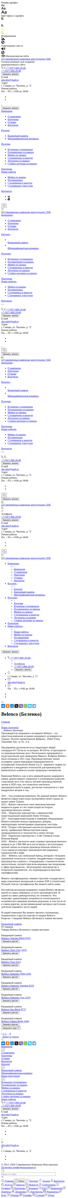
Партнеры (13, 119)
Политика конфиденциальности (18, 1167)
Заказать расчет (10, 941)
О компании (14, 116)
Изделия (5, 144)
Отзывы (12, 122)
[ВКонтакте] (9, 196)
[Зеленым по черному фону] (2, 33)
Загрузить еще (10, 1028)
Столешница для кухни (20, 185)
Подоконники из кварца (21, 152)
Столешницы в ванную (20, 158)
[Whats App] (9, 199)
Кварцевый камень (18, 135)
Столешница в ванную (20, 183)
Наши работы (8, 172)
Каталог (5, 130)
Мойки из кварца (17, 155)
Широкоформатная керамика (23, 138)
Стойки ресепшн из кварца (22, 163)
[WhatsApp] (25, 706)
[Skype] (30, 706)
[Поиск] (4, 206)
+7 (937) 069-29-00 (16, 68)
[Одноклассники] (7, 706)
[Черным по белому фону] (2, 19)
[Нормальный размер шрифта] (3, 8)
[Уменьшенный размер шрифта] (2, 5)
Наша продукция (10, 1076)
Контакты (13, 125)
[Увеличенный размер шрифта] (4, 13)
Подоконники (15, 180)
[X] (16, 706)
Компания (6, 111)
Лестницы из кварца (19, 160)
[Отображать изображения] (3, 39)
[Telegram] (34, 706)
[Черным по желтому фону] (2, 29)
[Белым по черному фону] (2, 22)
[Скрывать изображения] (2, 43)
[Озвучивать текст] (3, 49)
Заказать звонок (10, 74)
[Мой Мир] (12, 706)
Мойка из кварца (17, 177)
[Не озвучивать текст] (2, 53)
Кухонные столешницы (20, 149)
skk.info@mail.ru (10, 80)
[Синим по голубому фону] (2, 26)
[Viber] (21, 706)
